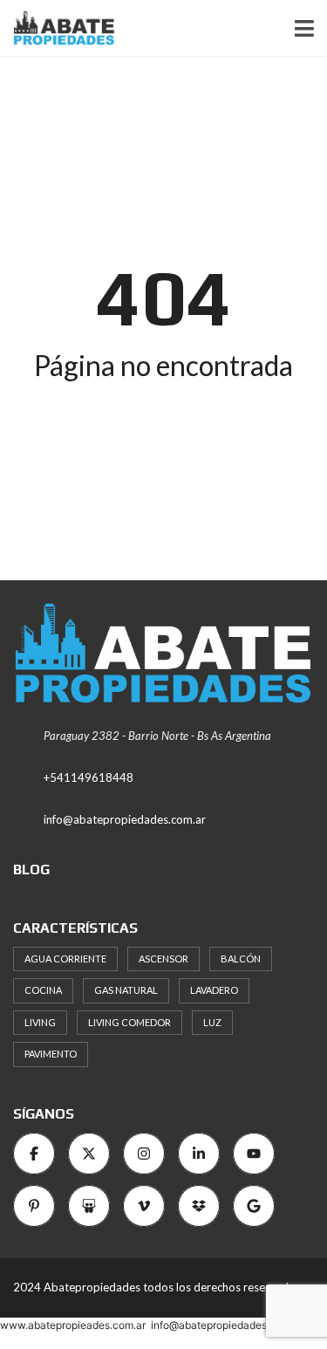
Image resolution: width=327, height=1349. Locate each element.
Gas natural (126, 990)
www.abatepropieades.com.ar (73, 1325)
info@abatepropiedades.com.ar (125, 819)
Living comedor (129, 1022)
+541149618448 (88, 777)
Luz (212, 1022)
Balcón (241, 958)
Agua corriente (65, 958)
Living (40, 1022)
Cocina (43, 990)
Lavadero (214, 990)
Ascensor (163, 958)
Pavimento (50, 1053)
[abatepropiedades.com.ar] (57, 28)
